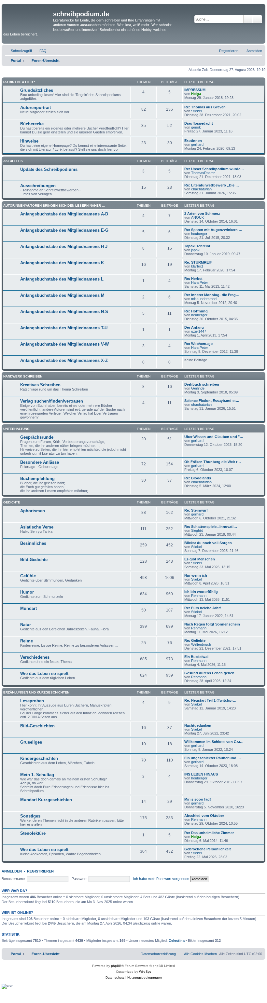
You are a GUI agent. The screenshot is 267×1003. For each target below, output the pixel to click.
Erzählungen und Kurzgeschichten (36, 692)
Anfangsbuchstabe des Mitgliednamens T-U (63, 327)
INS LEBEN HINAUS (201, 774)
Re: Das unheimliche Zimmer (209, 833)
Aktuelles (13, 161)
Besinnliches (33, 543)
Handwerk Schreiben (22, 376)
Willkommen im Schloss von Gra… (214, 742)
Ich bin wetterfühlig (201, 592)
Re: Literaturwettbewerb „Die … (211, 185)
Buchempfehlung (37, 478)
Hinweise (29, 141)
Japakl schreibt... (198, 246)
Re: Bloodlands (197, 478)
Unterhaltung (16, 429)
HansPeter (199, 282)
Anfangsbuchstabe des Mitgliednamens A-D (64, 214)
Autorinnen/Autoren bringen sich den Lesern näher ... (54, 205)
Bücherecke (32, 123)
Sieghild (197, 530)
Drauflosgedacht (198, 123)
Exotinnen (193, 141)
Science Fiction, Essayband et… (211, 401)
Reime (26, 641)
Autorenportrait (35, 107)
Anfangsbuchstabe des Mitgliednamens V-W (64, 344)
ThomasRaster (203, 173)
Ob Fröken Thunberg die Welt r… (212, 462)
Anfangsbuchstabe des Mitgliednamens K (62, 262)
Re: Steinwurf (196, 510)
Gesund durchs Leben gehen (209, 673)
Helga (196, 94)
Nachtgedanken (197, 725)
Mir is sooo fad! (197, 799)
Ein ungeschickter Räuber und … (212, 758)
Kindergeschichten (39, 758)
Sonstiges (30, 816)
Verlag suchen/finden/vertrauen (51, 401)
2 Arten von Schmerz (202, 213)
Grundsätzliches (36, 90)
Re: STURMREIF (198, 262)
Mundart (28, 608)
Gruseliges (31, 742)
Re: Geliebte (194, 640)
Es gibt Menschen (199, 559)
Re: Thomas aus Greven (205, 107)
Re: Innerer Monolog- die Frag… (211, 295)
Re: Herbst (193, 279)
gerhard (197, 144)
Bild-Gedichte (34, 559)
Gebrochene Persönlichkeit (207, 849)
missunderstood (204, 299)
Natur (25, 624)
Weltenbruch (201, 644)
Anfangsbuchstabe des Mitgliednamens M (62, 295)
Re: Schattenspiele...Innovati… (210, 527)
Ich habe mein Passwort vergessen (161, 879)
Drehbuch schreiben (201, 384)
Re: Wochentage (198, 344)
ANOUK (197, 217)
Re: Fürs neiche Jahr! (202, 608)
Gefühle (28, 575)
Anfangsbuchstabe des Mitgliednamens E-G (64, 230)
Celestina (177, 940)
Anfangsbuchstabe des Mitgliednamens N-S (64, 311)
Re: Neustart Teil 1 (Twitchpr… (210, 700)
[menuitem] (40, 51)
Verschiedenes (34, 657)
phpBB (116, 966)
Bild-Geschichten (37, 725)
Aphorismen (32, 510)
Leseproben (32, 700)
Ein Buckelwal (196, 657)
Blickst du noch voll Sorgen (208, 543)
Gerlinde (197, 388)
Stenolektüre (33, 833)
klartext (197, 266)
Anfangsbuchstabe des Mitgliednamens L (62, 279)
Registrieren (40, 871)
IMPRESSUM (194, 90)
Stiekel (196, 111)
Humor (27, 592)
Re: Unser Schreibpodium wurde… (214, 169)
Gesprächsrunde (36, 437)
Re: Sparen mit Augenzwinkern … (213, 230)
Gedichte (11, 502)
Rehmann (198, 596)
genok (196, 127)
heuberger (199, 234)
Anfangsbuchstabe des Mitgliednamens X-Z (64, 360)
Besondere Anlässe (39, 462)
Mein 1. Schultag (37, 774)
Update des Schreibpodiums (48, 169)
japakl (195, 250)
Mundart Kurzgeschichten (46, 799)
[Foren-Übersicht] (28, 18)
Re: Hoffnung (196, 311)
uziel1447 (198, 331)
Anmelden (12, 871)
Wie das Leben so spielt (44, 673)
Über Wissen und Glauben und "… (213, 437)
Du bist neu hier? (19, 82)
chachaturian (201, 189)
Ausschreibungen (38, 185)
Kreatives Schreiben (40, 384)
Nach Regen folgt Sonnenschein (212, 624)
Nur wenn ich (195, 575)
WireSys (145, 971)
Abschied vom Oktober (204, 816)
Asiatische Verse (36, 527)
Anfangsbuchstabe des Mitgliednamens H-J (63, 246)
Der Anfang (194, 327)
